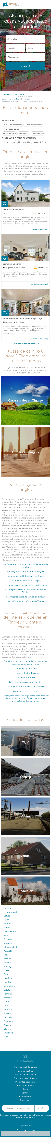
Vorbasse (8, 943)
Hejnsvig (8, 1017)
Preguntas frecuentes (25, 1082)
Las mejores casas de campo (25, 691)
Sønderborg (9, 986)
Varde (6, 1001)
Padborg (8, 1009)
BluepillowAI (25, 1100)
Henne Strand (10, 912)
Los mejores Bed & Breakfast (25, 673)
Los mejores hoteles (25, 677)
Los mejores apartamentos (25, 668)
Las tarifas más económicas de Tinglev (25, 601)
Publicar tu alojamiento (25, 1067)
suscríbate (42, 1108)
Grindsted (8, 1005)
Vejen (6, 935)
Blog (25, 1089)
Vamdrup (8, 993)
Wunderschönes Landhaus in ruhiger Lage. (23, 318)
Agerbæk (8, 951)
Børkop (7, 1029)
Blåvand (7, 970)
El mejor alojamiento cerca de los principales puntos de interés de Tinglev (25, 662)
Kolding (7, 966)
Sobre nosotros (25, 1071)
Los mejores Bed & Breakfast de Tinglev (25, 576)
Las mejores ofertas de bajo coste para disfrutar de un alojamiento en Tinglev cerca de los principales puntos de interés (25, 698)
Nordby (7, 982)
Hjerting (7, 908)
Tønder (7, 927)
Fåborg (7, 954)
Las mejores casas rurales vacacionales (25, 686)
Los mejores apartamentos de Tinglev (25, 571)
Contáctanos (25, 1096)
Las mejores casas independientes (25, 682)
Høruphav (8, 923)
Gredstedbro (10, 931)
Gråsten (7, 990)
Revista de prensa (25, 1085)
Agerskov (8, 1025)
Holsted (7, 962)
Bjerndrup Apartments (13, 209)
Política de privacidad (25, 1074)
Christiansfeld (10, 947)
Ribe (6, 1036)
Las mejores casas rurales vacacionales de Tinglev (25, 591)
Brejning (8, 939)
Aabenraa (8, 1021)
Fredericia (8, 1032)
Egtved (7, 915)
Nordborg (8, 978)
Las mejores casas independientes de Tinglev (25, 585)
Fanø (6, 974)
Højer (6, 919)
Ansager (7, 1013)
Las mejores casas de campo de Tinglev (25, 596)
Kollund (7, 958)
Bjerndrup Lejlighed (12, 264)
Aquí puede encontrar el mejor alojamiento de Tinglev (25, 565)
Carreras (26, 1092)
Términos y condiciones (25, 1078)
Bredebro (8, 997)
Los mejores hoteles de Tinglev (25, 580)
